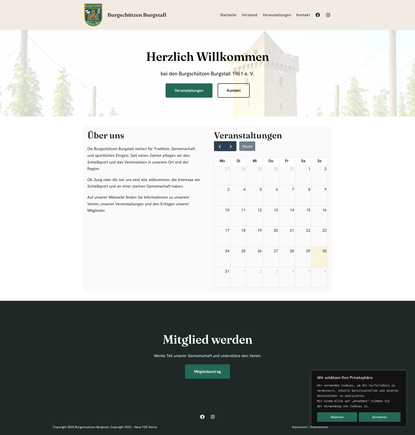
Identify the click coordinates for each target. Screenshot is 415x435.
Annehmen (379, 417)
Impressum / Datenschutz (310, 427)
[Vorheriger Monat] (219, 146)
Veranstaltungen (189, 90)
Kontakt (234, 90)
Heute (247, 146)
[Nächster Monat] (230, 146)
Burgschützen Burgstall (136, 15)
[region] (358, 398)
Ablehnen (337, 417)
